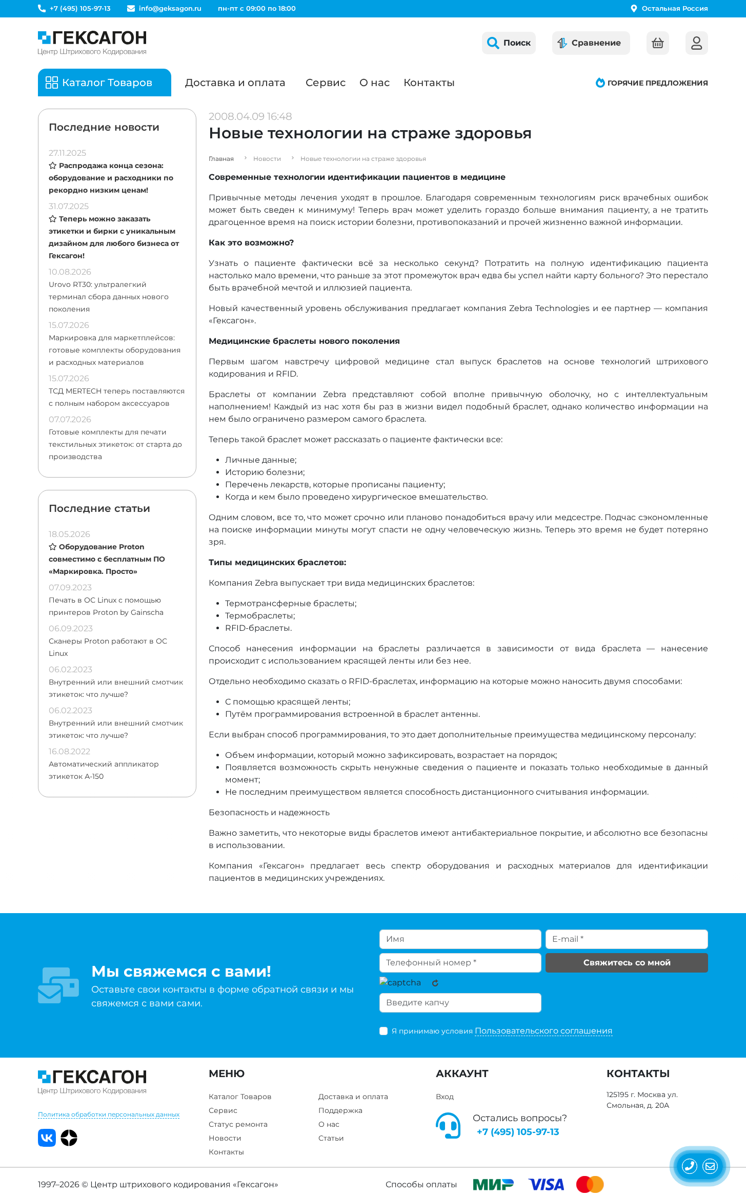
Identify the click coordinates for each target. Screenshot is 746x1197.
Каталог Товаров (240, 1096)
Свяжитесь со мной (627, 962)
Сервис (326, 82)
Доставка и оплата (235, 82)
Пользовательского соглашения (544, 1031)
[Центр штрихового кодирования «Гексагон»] (92, 43)
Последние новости (104, 127)
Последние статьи (99, 508)
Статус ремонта (238, 1124)
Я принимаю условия (502, 1031)
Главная (221, 158)
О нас (374, 82)
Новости (225, 1138)
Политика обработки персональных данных (108, 1114)
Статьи (331, 1138)
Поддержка (340, 1110)
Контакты (429, 82)
